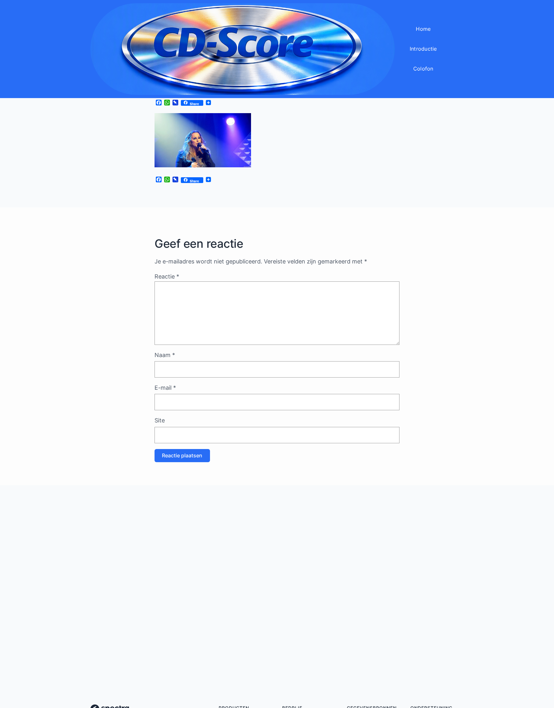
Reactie (167, 276)
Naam (165, 355)
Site (160, 420)
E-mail (165, 387)
